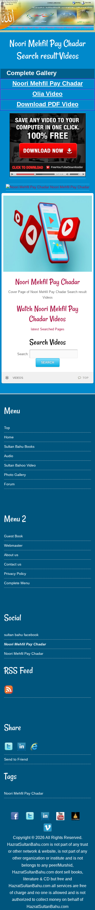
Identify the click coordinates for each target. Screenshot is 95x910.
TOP (85, 377)
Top (7, 428)
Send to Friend (16, 759)
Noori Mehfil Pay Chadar (47, 282)
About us (11, 555)
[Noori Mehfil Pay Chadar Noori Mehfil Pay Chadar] (48, 175)
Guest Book (13, 536)
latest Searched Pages (47, 329)
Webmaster (13, 545)
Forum (9, 484)
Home (9, 437)
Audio (8, 456)
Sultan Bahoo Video (20, 465)
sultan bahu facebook (21, 635)
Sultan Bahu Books (19, 446)
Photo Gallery (15, 475)
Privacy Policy (15, 574)
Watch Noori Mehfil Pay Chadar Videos (47, 313)
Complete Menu (17, 583)
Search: (23, 354)
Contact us (12, 564)
